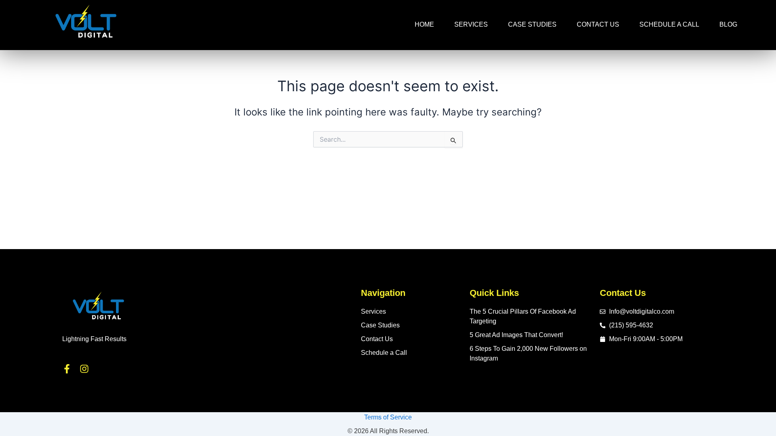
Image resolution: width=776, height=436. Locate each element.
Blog (728, 24)
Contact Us (598, 24)
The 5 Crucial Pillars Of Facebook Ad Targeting (523, 316)
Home (424, 24)
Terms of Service (388, 417)
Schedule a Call (669, 24)
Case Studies (532, 24)
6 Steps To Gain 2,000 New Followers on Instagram (528, 353)
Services (471, 24)
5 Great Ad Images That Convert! (516, 334)
